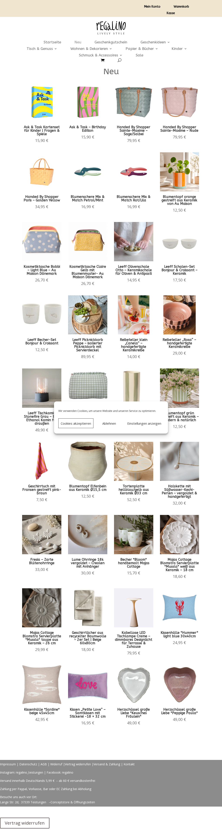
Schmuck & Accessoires (98, 55)
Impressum (8, 764)
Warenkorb (181, 6)
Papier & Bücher (140, 49)
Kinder (177, 49)
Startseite (52, 42)
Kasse (171, 13)
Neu (77, 42)
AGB (44, 764)
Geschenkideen (153, 42)
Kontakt (129, 764)
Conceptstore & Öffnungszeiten (73, 802)
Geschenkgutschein (111, 42)
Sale (139, 55)
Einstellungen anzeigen (144, 423)
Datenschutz (28, 764)
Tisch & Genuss (40, 49)
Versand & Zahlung (107, 764)
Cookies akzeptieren (76, 423)
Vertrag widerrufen (78, 764)
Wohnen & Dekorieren (89, 49)
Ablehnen (109, 423)
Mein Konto (152, 6)
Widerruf (56, 764)
